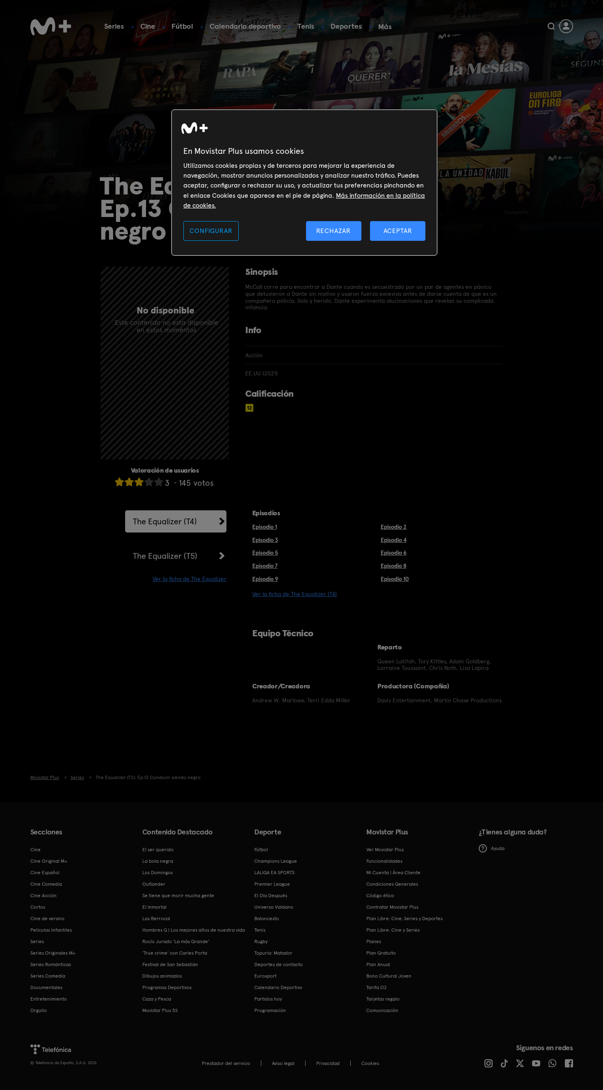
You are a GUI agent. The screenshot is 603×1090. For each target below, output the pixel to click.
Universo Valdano (273, 907)
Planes (373, 941)
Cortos (37, 907)
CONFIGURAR (211, 231)
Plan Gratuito (381, 953)
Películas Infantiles (51, 930)
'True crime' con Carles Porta (174, 953)
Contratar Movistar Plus (392, 907)
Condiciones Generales (392, 884)
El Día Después (270, 895)
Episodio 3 (265, 540)
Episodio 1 (264, 526)
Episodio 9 (265, 579)
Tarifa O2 (376, 987)
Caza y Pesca (156, 999)
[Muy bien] (158, 482)
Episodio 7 (265, 565)
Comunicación (382, 1010)
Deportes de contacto (278, 964)
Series (114, 26)
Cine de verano (47, 918)
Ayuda (498, 848)
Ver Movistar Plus (385, 849)
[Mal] (129, 482)
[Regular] (139, 482)
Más (385, 27)
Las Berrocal (156, 918)
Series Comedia (47, 976)
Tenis (305, 26)
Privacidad (328, 1063)
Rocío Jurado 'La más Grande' (175, 941)
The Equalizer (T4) (165, 521)
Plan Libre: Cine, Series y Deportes (404, 918)
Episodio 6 (394, 552)
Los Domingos (157, 872)
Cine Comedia (46, 884)
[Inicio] (50, 26)
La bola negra (157, 861)
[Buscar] (551, 26)
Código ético (380, 895)
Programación (270, 1010)
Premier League (272, 884)
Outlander (153, 884)
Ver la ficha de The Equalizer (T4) (294, 594)
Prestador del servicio (226, 1063)
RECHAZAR (333, 231)
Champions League (275, 861)
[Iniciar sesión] (566, 26)
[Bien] (148, 482)
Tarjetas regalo (383, 999)
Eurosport (265, 976)
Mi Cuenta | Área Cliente (393, 872)
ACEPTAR (398, 231)
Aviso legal (283, 1063)
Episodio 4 (394, 540)
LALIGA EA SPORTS (274, 872)
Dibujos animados (162, 976)
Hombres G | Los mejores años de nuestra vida (193, 930)
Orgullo (38, 1010)
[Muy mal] (119, 482)
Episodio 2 (394, 526)
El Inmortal (154, 907)
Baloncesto (266, 918)
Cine (147, 26)
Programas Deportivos (167, 987)
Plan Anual (378, 964)
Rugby (260, 941)
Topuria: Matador (273, 953)
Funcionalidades (384, 861)
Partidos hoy (268, 999)
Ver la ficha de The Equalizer (189, 579)
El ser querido (158, 849)
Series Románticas (50, 964)
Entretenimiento (48, 999)
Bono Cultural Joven (388, 976)
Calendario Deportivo (278, 987)
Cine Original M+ (48, 861)
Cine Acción (43, 895)
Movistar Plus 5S (160, 1010)
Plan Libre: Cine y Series (393, 930)
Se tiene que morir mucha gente (178, 895)
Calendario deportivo (245, 26)
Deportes (346, 26)
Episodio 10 (395, 579)
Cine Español (44, 872)
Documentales (46, 987)
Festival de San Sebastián (170, 964)
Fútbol (182, 26)
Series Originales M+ (52, 953)
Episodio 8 (394, 565)
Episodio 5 (265, 552)
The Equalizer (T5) (165, 556)
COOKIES (370, 1063)
